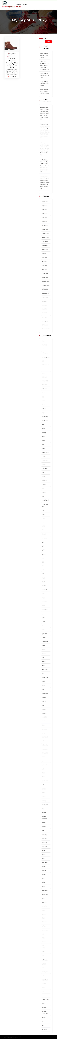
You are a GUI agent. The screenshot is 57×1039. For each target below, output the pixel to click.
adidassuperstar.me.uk (11, 6)
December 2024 (45, 281)
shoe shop (44, 834)
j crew (43, 617)
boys (43, 413)
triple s (43, 964)
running (43, 801)
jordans (43, 645)
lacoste (43, 661)
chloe (43, 444)
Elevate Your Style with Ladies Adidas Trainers (44, 83)
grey (43, 562)
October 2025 (45, 241)
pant (43, 757)
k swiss (43, 653)
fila (42, 522)
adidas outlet (45, 353)
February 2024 (45, 321)
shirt (43, 830)
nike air (43, 709)
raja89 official (43, 160)
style (43, 898)
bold (43, 401)
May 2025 (44, 261)
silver (43, 858)
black (43, 393)
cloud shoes (44, 468)
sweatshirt (44, 906)
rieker (43, 793)
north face (44, 729)
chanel (43, 440)
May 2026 (44, 213)
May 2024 (44, 309)
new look (44, 697)
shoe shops (44, 838)
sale (43, 808)
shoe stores (44, 846)
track (43, 938)
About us (19, 4)
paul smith (44, 765)
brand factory (45, 416)
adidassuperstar (12, 56)
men (43, 673)
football (43, 534)
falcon (43, 510)
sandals (43, 822)
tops (43, 934)
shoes (43, 850)
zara (43, 1025)
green (43, 558)
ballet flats (44, 389)
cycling (43, 476)
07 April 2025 (12, 54)
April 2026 (44, 217)
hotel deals (44, 590)
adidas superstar (45, 357)
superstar (44, 902)
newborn (44, 701)
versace (44, 996)
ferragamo (44, 518)
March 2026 (44, 221)
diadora (43, 484)
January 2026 (45, 229)
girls (43, 546)
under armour (45, 976)
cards (43, 436)
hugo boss (44, 602)
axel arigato (44, 377)
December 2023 (45, 329)
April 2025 (44, 265)
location (44, 665)
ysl (42, 1021)
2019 (43, 341)
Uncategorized (45, 972)
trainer (43, 952)
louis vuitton (44, 669)
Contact (25, 4)
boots (43, 405)
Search (46, 38)
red (43, 785)
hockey (43, 578)
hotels (43, 594)
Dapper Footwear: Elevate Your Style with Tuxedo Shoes (44, 91)
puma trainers (45, 781)
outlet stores (45, 753)
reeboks (44, 789)
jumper (43, 649)
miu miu (44, 681)
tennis (43, 918)
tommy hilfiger (45, 930)
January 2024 (45, 325)
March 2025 (44, 269)
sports (43, 886)
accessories (44, 345)
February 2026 (45, 225)
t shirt (43, 910)
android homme (45, 365)
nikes (43, 725)
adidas (43, 349)
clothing (44, 464)
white (43, 1003)
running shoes (45, 804)
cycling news (45, 480)
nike (43, 705)
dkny (43, 496)
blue (43, 397)
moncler (44, 685)
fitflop (43, 526)
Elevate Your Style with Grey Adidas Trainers (44, 55)
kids (43, 657)
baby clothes (45, 381)
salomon (44, 812)
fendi (43, 514)
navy (43, 689)
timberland (44, 922)
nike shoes (44, 721)
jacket (43, 621)
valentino (44, 984)
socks (43, 882)
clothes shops (45, 460)
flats (43, 530)
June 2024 (44, 305)
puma (43, 777)
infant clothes (45, 610)
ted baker (44, 914)
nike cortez (44, 713)
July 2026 (44, 205)
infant (43, 605)
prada (43, 773)
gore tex (44, 554)
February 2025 (45, 273)
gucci (43, 566)
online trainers (45, 745)
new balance (45, 693)
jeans (43, 629)
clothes (43, 456)
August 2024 (45, 297)
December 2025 (45, 233)
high (43, 574)
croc (43, 472)
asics (43, 369)
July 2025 (44, 253)
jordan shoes (45, 641)
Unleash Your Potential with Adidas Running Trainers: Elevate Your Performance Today (44, 65)
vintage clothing (45, 999)
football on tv (45, 538)
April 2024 (44, 313)
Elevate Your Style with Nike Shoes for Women (44, 75)
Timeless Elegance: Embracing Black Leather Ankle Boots (12, 63)
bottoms (44, 409)
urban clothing (45, 980)
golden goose (45, 550)
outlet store (44, 749)
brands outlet (45, 420)
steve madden (45, 894)
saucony (44, 826)
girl (43, 542)
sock (43, 878)
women (43, 1017)
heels (43, 570)
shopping (44, 854)
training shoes (45, 960)
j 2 (42, 613)
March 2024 (44, 317)
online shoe (44, 741)
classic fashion (45, 452)
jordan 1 (44, 637)
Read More (11, 44)
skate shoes (44, 862)
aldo (43, 361)
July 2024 (44, 301)
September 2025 (45, 245)
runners (43, 797)
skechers (44, 866)
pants (43, 761)
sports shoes (45, 890)
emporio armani (45, 500)
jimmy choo (44, 633)
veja (43, 991)
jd (42, 625)
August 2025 (45, 249)
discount (44, 492)
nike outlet (44, 717)
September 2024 (45, 293)
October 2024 (45, 289)
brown (43, 428)
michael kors (45, 677)
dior (43, 488)
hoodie (43, 582)
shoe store (44, 842)
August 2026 (45, 201)
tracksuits (44, 942)
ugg (43, 968)
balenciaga (44, 385)
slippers (44, 870)
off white (44, 733)
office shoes (45, 737)
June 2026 (44, 209)
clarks (43, 448)
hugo (43, 598)
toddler (43, 926)
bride (43, 424)
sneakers (44, 874)
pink (43, 769)
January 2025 (45, 277)
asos (43, 373)
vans (43, 988)
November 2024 (45, 285)
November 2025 (45, 237)
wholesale (44, 1007)
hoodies (44, 586)
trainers (43, 956)
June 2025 (44, 257)
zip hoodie (44, 1029)
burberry (44, 432)
